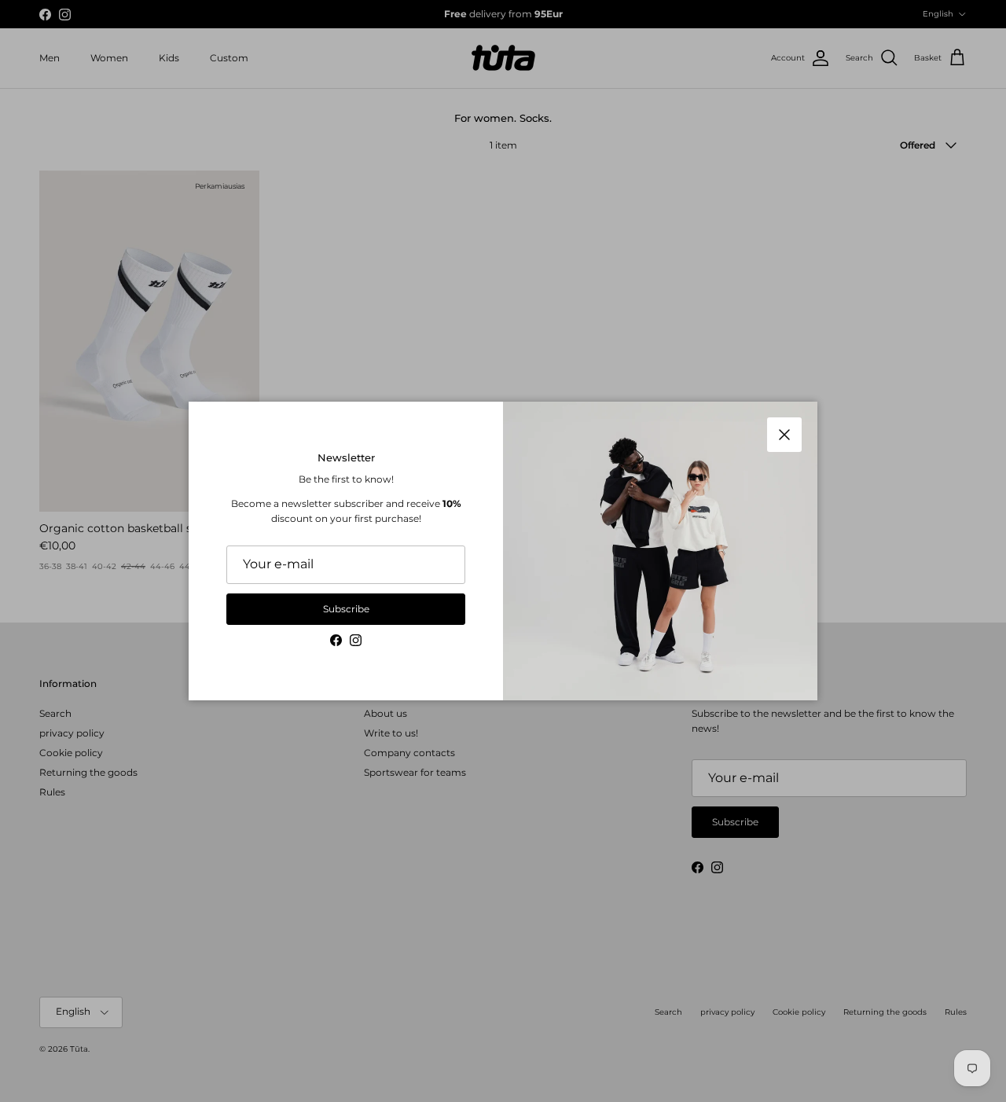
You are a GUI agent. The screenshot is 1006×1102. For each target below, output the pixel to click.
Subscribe (346, 609)
